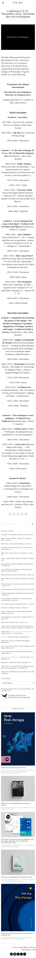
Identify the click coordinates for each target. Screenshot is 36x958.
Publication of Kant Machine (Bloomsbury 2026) (16, 877)
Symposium (4, 637)
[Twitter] (14, 514)
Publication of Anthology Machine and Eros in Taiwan (15, 804)
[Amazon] (21, 954)
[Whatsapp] (21, 514)
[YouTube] (14, 954)
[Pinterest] (18, 514)
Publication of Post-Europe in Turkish (13, 767)
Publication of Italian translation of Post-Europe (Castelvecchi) (16, 934)
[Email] (25, 514)
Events (24, 19)
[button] (32, 524)
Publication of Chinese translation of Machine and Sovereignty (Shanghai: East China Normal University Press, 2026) (17, 841)
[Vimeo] (18, 954)
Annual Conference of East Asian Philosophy (21, 631)
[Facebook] (10, 514)
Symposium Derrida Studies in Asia (10, 657)
